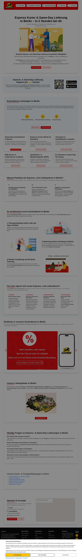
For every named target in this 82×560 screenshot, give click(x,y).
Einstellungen (65, 555)
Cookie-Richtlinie (19, 558)
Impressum (25, 558)
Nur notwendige (42, 555)
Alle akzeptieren (18, 555)
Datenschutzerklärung (10, 558)
